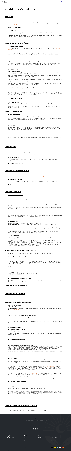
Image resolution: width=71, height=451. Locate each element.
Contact (25, 437)
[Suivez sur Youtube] (37, 428)
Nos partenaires (54, 440)
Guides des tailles (40, 437)
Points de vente (54, 437)
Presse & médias (54, 439)
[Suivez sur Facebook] (33, 428)
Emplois (25, 439)
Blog (38, 440)
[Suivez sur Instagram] (35, 428)
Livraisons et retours (40, 439)
